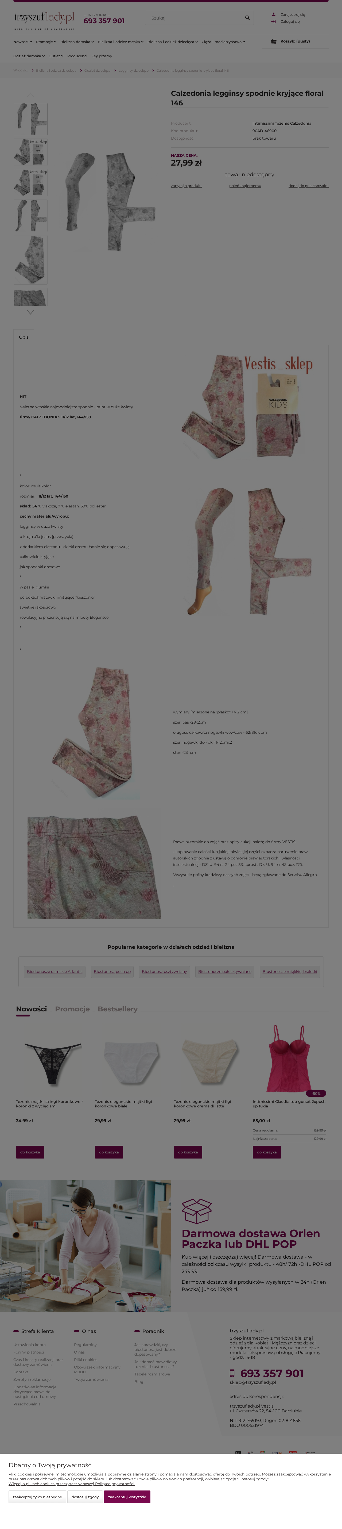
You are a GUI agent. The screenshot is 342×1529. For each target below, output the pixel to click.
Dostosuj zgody (85, 1497)
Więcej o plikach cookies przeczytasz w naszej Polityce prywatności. (72, 1483)
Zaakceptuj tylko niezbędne (37, 1497)
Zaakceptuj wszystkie (127, 1497)
